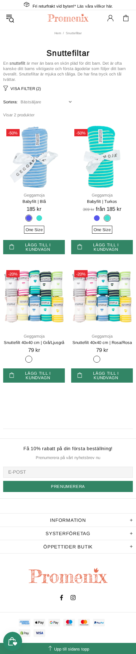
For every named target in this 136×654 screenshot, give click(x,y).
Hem (57, 33)
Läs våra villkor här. (95, 6)
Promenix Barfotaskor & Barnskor (68, 18)
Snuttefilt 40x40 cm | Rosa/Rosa (102, 342)
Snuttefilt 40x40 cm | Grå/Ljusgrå (34, 342)
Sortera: (10, 102)
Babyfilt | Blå (34, 201)
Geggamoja (34, 195)
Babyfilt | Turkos (102, 201)
